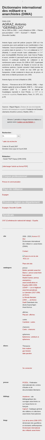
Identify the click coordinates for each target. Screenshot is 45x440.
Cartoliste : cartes (28, 322)
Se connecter (27, 368)
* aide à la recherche (9, 141)
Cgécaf (25, 409)
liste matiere (26, 348)
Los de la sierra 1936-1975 (31, 420)
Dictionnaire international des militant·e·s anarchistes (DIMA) (22, 11)
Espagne (5, 195)
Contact (25, 251)
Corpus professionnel (14, 176)
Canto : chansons (28, 329)
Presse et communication (11, 182)
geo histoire (26, 351)
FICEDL (25, 382)
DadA (24, 302)
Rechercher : (7, 133)
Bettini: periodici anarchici (31, 270)
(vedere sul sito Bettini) (25, 122)
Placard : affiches (28, 315)
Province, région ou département (21, 202)
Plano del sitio (27, 264)
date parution (27, 353)
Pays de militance (12, 189)
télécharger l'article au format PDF (15, 166)
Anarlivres (26, 396)
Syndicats (8, 215)
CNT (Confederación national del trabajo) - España (20, 220)
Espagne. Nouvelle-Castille (11, 208)
